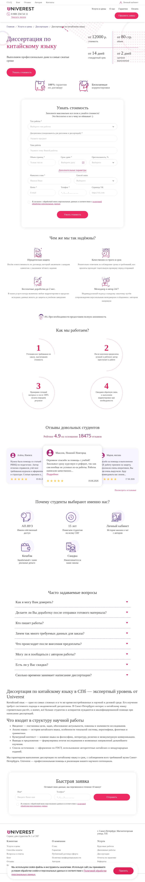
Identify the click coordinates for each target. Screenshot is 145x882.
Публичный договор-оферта (65, 854)
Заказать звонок (18, 17)
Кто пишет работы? (30, 623)
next (135, 437)
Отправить (111, 797)
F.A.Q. (9, 2)
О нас (112, 9)
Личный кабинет (130, 2)
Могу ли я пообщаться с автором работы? (45, 654)
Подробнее (52, 474)
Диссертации (103, 854)
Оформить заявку (126, 15)
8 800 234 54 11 (19, 14)
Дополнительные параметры (72, 170)
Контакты (50, 2)
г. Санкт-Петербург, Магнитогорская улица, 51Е (115, 832)
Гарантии (123, 9)
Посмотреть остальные (125, 490)
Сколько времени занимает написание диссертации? (53, 675)
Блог (18, 2)
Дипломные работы (106, 850)
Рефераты (101, 861)
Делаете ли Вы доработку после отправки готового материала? (61, 612)
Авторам (38, 2)
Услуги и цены (99, 9)
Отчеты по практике (106, 857)
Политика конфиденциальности (66, 857)
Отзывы (27, 2)
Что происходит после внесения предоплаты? (49, 644)
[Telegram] (92, 2)
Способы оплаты (14, 850)
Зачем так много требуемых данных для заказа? (50, 633)
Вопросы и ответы (15, 854)
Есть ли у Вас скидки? (32, 665)
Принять (123, 871)
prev (10, 437)
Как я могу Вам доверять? (34, 602)
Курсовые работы (105, 846)
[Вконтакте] (87, 2)
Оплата (134, 9)
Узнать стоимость (22, 72)
